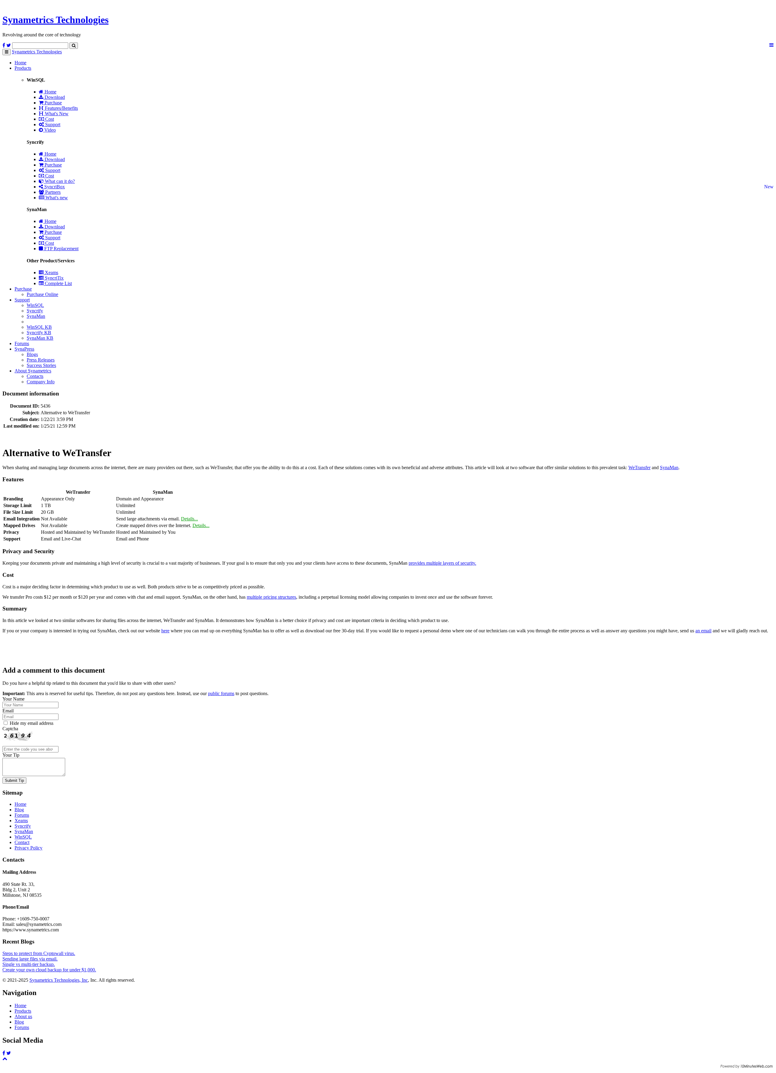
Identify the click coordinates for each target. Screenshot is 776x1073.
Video (49, 130)
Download (54, 97)
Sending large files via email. (30, 958)
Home (20, 62)
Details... (189, 518)
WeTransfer (639, 467)
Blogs (32, 354)
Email (8, 710)
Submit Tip (14, 780)
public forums (221, 693)
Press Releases (41, 359)
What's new (56, 197)
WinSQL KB (39, 327)
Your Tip (10, 755)
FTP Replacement (61, 248)
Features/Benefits (61, 108)
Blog (19, 809)
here (165, 630)
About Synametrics (33, 370)
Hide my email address (31, 723)
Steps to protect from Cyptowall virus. (38, 953)
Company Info (41, 381)
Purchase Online (42, 294)
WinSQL (35, 305)
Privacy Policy (28, 847)
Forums (22, 343)
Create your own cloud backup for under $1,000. (49, 969)
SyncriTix (54, 278)
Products (23, 68)
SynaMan (36, 316)
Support (52, 124)
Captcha (10, 728)
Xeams (51, 272)
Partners (52, 192)
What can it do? (59, 181)
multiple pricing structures (271, 597)
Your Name (13, 698)
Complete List (58, 283)
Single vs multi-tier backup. (28, 964)
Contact (22, 842)
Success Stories (41, 365)
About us (23, 1016)
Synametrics (55, 19)
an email (703, 630)
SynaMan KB (40, 338)
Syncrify (35, 310)
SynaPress (24, 349)
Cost (49, 119)
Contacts (35, 376)
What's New (56, 113)
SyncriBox (54, 186)
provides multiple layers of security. (442, 563)
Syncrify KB (39, 332)
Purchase (52, 102)
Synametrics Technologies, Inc (58, 980)
